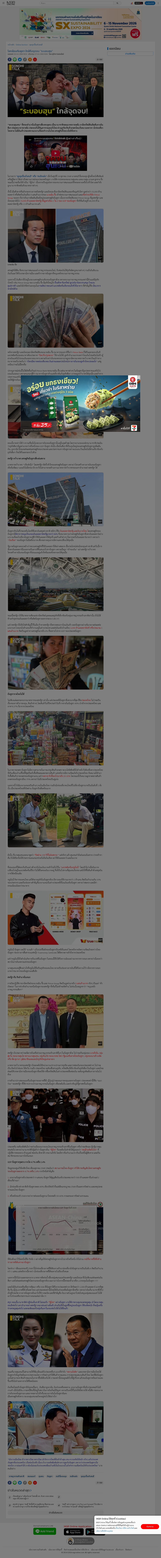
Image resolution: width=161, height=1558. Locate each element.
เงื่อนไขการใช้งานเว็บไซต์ (125, 1528)
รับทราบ (150, 1526)
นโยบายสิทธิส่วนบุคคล (104, 1531)
